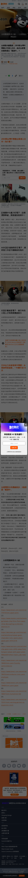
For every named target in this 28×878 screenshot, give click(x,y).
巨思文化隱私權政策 (16, 451)
